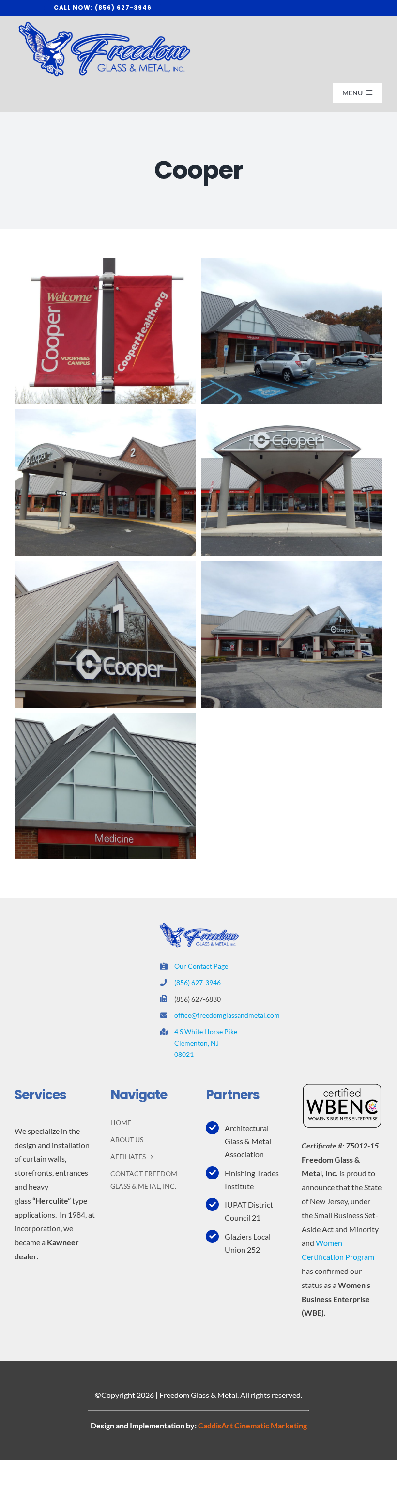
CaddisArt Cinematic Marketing (252, 1425)
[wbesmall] (342, 1086)
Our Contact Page (201, 966)
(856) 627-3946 (197, 982)
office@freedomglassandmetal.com (227, 1015)
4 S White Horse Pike (205, 1031)
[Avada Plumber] (103, 24)
